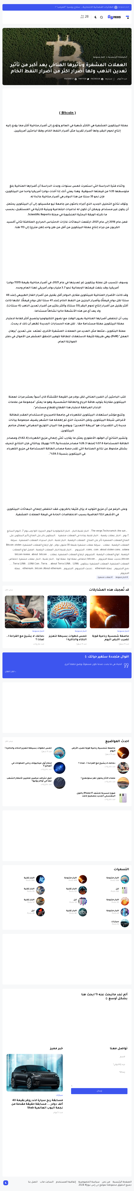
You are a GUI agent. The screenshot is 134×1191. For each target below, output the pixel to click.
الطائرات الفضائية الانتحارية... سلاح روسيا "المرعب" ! (84, 7)
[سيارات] (125, 923)
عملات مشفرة (104, 577)
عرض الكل (9, 590)
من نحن (106, 1182)
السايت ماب (46, 1182)
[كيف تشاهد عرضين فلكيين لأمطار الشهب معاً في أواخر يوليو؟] (59, 783)
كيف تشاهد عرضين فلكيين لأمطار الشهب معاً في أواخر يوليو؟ (29, 779)
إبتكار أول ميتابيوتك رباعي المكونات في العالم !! (31, 764)
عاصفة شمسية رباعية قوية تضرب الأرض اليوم (110, 638)
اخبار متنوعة (123, 7)
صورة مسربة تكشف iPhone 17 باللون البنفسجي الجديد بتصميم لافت (96, 794)
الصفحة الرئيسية (117, 57)
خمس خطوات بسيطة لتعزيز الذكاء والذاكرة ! (68, 638)
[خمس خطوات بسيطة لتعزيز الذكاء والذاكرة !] (67, 612)
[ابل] (125, 890)
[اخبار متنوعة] (125, 879)
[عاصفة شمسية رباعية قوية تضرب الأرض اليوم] (109, 612)
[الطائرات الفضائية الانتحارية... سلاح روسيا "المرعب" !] (115, 7)
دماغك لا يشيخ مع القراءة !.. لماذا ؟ (25, 638)
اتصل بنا (32, 1182)
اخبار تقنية (29, 878)
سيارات (115, 922)
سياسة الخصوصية (89, 1182)
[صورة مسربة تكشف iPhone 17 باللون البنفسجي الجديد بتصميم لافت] (123, 798)
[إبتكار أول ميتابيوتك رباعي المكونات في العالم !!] (59, 768)
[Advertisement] (67, 159)
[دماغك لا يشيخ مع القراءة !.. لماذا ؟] (24, 612)
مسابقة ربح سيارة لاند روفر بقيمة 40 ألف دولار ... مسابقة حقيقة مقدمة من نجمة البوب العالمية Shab (37, 1104)
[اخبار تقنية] (40, 879)
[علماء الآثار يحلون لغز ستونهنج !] (123, 783)
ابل (117, 889)
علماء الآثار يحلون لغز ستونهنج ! (98, 778)
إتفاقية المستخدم (66, 1182)
